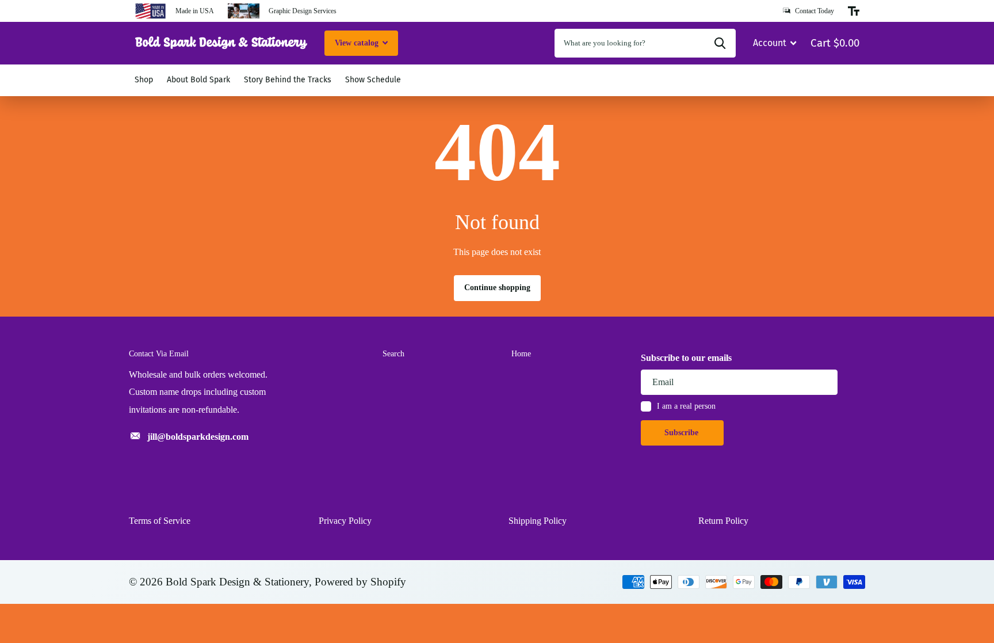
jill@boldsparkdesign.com (197, 437)
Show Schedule (373, 80)
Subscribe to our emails (686, 358)
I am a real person (686, 406)
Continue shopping (497, 287)
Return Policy (723, 521)
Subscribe (682, 432)
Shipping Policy (538, 521)
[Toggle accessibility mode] (853, 11)
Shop (144, 80)
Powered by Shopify (360, 582)
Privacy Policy (345, 521)
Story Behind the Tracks (287, 80)
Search (393, 353)
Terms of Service (159, 521)
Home (521, 353)
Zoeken (720, 43)
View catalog (358, 43)
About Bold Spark (198, 80)
